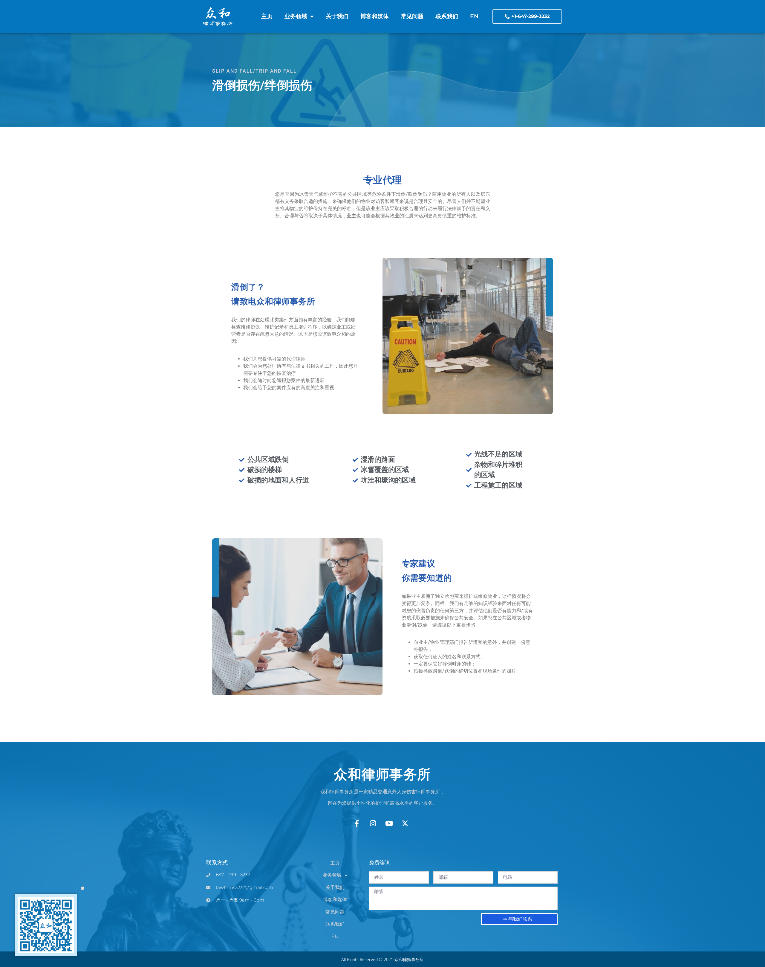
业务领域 (295, 16)
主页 (267, 16)
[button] (82, 888)
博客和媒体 (374, 16)
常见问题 (412, 16)
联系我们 (446, 16)
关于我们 (337, 16)
